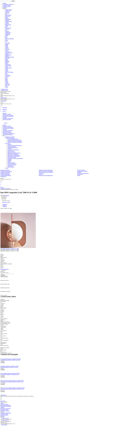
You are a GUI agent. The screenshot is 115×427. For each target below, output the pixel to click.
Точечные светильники (7, 134)
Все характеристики (4, 269)
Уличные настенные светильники (14, 140)
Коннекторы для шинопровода (14, 152)
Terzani (6, 82)
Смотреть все (80, 174)
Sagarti (6, 74)
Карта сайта (2, 400)
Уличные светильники (9, 137)
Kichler (6, 45)
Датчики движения (12, 146)
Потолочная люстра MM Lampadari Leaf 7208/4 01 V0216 (12, 388)
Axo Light (7, 12)
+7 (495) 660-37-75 (4, 90)
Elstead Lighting (8, 21)
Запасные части (11, 150)
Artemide (7, 11)
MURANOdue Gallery (9, 57)
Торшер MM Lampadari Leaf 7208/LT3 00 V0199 (10, 360)
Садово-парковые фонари (13, 138)
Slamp (6, 78)
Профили (10, 160)
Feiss (6, 26)
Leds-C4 (7, 48)
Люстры (4, 113)
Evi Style (7, 23)
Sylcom (6, 81)
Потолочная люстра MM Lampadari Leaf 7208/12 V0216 (11, 381)
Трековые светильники (10, 136)
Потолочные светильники (8, 116)
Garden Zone (7, 33)
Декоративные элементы (13, 147)
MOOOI (7, 55)
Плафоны (10, 159)
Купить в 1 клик (4, 276)
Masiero (6, 60)
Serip (6, 77)
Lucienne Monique (8, 52)
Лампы (6, 168)
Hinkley (6, 35)
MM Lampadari (8, 54)
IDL (6, 36)
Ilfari (6, 39)
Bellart (6, 17)
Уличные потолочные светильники (15, 142)
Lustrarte (7, 53)
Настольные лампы (7, 119)
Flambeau (7, 29)
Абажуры (10, 144)
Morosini (7, 62)
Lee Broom (7, 49)
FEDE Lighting (8, 24)
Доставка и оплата (6, 6)
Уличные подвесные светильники (15, 141)
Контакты (5, 7)
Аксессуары (7, 143)
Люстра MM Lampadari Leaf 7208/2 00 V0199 (9, 374)
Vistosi (6, 87)
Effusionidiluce (8, 19)
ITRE (6, 37)
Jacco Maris (7, 43)
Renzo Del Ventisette (9, 72)
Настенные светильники (8, 118)
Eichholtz (7, 20)
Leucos (6, 50)
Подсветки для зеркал (7, 132)
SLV (6, 73)
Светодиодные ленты (12, 163)
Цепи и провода (11, 166)
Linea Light (7, 51)
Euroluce (7, 22)
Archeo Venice (8, 10)
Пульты (9, 161)
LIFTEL (7, 47)
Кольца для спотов (11, 151)
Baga (6, 13)
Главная (4, 3)
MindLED (7, 61)
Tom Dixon (7, 83)
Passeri (6, 66)
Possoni (6, 68)
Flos (6, 30)
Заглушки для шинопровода (13, 149)
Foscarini (7, 31)
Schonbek (7, 76)
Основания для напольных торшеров (15, 158)
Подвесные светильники (8, 115)
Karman (6, 44)
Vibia (6, 86)
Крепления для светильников (14, 155)
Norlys (6, 63)
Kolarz (6, 46)
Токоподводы (10, 165)
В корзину (3, 275)
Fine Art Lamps (8, 27)
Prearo (6, 69)
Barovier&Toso (8, 15)
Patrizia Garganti (8, 67)
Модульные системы (12, 157)
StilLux (6, 80)
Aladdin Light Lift (8, 9)
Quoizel (6, 71)
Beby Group (7, 16)
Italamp (6, 40)
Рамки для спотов (11, 162)
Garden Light (7, 32)
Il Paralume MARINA (9, 38)
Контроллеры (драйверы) (13, 154)
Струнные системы (12, 164)
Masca (6, 59)
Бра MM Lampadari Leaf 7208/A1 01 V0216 (9, 367)
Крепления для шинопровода (14, 156)
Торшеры (5, 117)
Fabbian (6, 25)
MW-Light (7, 58)
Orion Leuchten (8, 65)
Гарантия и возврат (7, 5)
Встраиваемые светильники (8, 133)
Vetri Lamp (7, 84)
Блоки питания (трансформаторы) (15, 145)
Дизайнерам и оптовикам (8, 4)
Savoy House (7, 75)
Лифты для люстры (7, 114)
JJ (5, 41)
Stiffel (6, 79)
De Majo (7, 18)
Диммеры (10, 148)
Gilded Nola (7, 34)
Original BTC (8, 64)
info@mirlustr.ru (3, 97)
